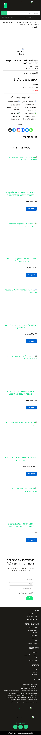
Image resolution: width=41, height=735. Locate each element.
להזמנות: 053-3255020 (8, 17)
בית (38, 22)
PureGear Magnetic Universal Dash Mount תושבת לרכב (20, 260)
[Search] (4, 13)
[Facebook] (23, 130)
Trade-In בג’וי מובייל (31, 619)
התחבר (35, 669)
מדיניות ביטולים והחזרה (30, 655)
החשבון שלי (33, 672)
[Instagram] (18, 130)
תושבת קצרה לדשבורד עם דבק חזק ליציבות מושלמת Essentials (20, 392)
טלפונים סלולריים (32, 627)
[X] (10, 130)
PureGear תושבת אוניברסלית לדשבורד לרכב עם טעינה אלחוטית (20, 525)
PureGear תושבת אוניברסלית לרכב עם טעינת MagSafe (20, 326)
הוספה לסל (31, 208)
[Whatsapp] (31, 130)
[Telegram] (14, 130)
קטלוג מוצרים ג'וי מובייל (29, 22)
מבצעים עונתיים (32, 630)
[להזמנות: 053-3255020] (17, 17)
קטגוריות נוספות (32, 643)
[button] (29, 598)
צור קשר (34, 652)
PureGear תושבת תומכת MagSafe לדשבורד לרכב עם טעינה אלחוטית (20, 193)
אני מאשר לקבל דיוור (25, 593)
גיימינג (35, 633)
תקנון (35, 657)
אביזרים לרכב (29, 68)
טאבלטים (34, 635)
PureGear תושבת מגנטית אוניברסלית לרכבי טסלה (20, 459)
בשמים (35, 640)
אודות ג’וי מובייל (32, 614)
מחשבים (34, 638)
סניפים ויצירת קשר (32, 616)
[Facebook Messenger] (27, 130)
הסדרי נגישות (33, 660)
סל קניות (34, 675)
